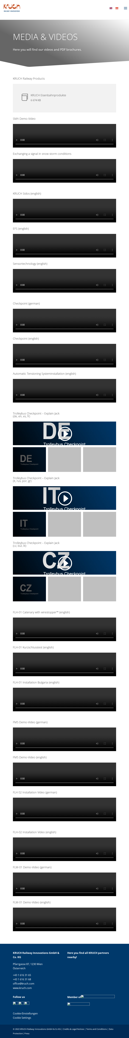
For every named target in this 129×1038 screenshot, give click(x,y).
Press (26, 1033)
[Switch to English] (111, 8)
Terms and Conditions (96, 1029)
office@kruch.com (23, 983)
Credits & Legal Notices (74, 1029)
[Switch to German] (117, 8)
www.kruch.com (22, 988)
